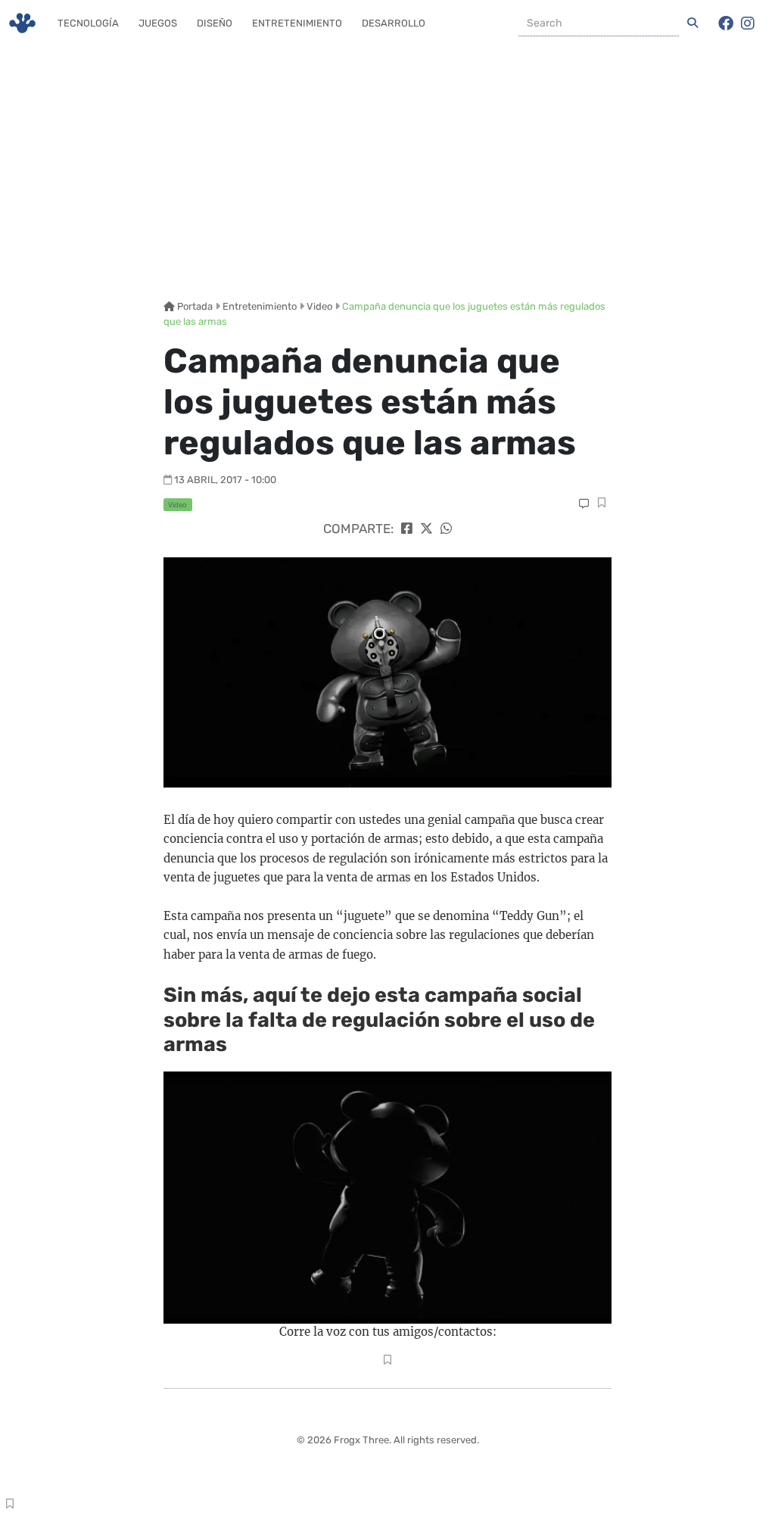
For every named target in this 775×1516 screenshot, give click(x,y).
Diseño (214, 23)
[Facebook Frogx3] (725, 23)
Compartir (602, 504)
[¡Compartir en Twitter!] (426, 528)
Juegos (158, 23)
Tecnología (88, 23)
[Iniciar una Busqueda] (692, 23)
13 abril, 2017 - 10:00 (225, 479)
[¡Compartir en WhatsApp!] (446, 528)
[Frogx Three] (22, 23)
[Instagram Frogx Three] (748, 23)
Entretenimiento (297, 23)
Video (319, 306)
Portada (194, 306)
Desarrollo (393, 23)
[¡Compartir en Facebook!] (406, 528)
